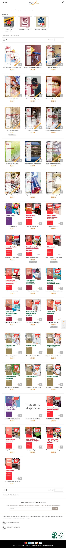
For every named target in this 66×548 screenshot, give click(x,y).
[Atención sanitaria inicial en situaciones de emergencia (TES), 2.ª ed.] (53, 214)
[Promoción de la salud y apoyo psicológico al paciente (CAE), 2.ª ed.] (33, 310)
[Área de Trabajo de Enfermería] (33, 151)
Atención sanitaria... (53, 226)
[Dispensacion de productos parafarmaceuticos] (53, 151)
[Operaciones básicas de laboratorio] (33, 183)
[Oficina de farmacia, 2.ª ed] (33, 343)
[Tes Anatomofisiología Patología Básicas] (12, 118)
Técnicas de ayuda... (33, 291)
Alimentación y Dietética (12, 98)
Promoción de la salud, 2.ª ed (54, 387)
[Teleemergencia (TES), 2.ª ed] (53, 245)
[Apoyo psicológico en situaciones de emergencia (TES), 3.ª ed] (33, 438)
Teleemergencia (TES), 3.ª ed (12, 481)
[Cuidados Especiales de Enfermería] (53, 55)
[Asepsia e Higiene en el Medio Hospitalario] (33, 55)
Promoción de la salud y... (33, 322)
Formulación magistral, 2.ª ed (33, 387)
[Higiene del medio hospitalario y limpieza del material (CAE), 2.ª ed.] (12, 310)
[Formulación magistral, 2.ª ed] (33, 375)
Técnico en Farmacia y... (41, 29)
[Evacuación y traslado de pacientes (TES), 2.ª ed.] (12, 245)
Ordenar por (51, 39)
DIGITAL (8, 10)
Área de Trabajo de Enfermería (32, 163)
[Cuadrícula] (4, 40)
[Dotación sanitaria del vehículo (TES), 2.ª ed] (33, 214)
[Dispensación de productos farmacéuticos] (53, 118)
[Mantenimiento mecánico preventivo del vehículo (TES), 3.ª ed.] (53, 406)
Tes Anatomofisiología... (12, 130)
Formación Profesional (16, 10)
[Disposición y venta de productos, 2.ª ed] (12, 343)
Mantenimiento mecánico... (53, 418)
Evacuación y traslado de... (12, 257)
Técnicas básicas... (53, 322)
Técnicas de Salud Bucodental (53, 98)
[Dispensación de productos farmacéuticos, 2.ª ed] (33, 406)
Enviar (55, 508)
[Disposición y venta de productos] (12, 183)
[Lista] (6, 40)
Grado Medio (26, 10)
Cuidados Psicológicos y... (33, 98)
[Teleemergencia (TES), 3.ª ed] (12, 469)
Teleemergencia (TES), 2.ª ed (54, 257)
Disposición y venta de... (12, 355)
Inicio (3, 10)
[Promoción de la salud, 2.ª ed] (53, 375)
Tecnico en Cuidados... (25, 29)
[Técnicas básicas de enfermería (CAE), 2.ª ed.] (53, 310)
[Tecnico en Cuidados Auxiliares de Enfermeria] (25, 22)
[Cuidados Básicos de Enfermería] (12, 55)
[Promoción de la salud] (12, 151)
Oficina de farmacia (33, 130)
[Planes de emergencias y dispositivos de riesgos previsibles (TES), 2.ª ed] (33, 245)
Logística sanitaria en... (12, 450)
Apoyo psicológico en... (33, 450)
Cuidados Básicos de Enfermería (12, 67)
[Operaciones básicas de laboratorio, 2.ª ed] (12, 375)
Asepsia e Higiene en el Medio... (33, 67)
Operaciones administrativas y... (53, 291)
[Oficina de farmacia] (33, 118)
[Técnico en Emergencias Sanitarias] (9, 22)
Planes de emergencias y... (33, 257)
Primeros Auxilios (12, 226)
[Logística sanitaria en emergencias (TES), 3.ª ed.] (12, 438)
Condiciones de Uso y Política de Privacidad (42, 545)
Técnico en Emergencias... (9, 30)
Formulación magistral (54, 195)
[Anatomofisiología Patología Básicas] (12, 406)
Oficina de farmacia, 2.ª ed (33, 355)
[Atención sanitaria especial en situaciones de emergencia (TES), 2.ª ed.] (12, 279)
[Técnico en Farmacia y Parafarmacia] (41, 22)
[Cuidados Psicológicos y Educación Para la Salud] (33, 86)
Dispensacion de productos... (54, 163)
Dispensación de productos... (54, 130)
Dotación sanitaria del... (33, 226)
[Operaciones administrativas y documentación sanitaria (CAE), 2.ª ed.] (53, 279)
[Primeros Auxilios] (12, 214)
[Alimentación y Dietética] (12, 86)
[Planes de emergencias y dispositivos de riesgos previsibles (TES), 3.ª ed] (53, 438)
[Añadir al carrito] (20, 64)
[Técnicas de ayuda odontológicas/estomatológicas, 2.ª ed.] (33, 279)
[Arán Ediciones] (34, 2)
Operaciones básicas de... (12, 387)
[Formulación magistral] (53, 183)
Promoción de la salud (12, 163)
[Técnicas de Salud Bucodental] (53, 86)
